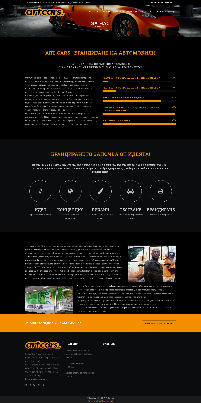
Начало (97, 27)
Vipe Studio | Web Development (101, 401)
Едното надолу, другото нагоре (80, 373)
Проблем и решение (74, 363)
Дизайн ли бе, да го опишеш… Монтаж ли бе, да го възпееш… (79, 352)
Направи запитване (162, 2)
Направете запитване (158, 323)
